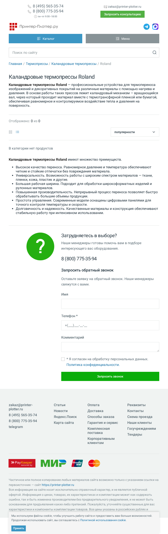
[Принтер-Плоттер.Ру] (34, 26)
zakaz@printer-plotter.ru (124, 6)
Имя (64, 294)
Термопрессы (37, 64)
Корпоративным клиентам (101, 441)
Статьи (59, 405)
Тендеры (134, 434)
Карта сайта (64, 423)
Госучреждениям (141, 428)
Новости (61, 411)
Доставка (95, 411)
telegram (16, 427)
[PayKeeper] (22, 463)
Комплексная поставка (99, 430)
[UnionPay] (77, 463)
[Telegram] (147, 27)
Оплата (94, 405)
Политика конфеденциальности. (93, 365)
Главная (15, 64)
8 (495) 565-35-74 (48, 6)
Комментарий (72, 337)
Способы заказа (101, 417)
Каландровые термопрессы (73, 64)
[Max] (155, 27)
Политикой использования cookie (103, 520)
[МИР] (53, 463)
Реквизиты (136, 405)
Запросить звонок (110, 376)
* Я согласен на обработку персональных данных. (107, 362)
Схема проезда (139, 417)
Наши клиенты (139, 423)
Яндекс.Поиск (65, 417)
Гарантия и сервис (103, 423)
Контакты (135, 411)
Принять (18, 528)
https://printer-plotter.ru (58, 485)
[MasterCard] (94, 463)
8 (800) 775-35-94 (48, 11)
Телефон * (69, 316)
